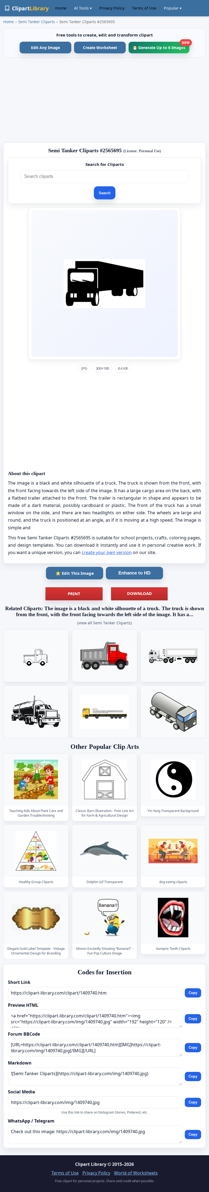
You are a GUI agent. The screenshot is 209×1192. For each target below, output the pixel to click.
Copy (193, 993)
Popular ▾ (173, 8)
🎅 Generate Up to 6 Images (161, 46)
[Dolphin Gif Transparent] (104, 851)
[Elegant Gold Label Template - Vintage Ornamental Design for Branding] (35, 917)
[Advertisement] (104, 100)
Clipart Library (90, 1164)
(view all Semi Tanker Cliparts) (104, 622)
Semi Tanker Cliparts (36, 21)
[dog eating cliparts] (173, 851)
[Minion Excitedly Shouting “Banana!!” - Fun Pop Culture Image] (104, 917)
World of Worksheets (136, 1173)
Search (104, 193)
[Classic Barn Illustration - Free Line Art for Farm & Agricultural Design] (104, 779)
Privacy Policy (111, 8)
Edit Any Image (45, 47)
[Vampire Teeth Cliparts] (173, 917)
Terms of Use (144, 8)
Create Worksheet (100, 47)
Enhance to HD (134, 573)
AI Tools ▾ (83, 8)
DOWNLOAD (139, 593)
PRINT (74, 593)
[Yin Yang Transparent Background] (173, 779)
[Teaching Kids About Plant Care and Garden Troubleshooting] (35, 779)
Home (60, 8)
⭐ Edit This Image (75, 573)
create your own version (107, 552)
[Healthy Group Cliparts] (35, 851)
